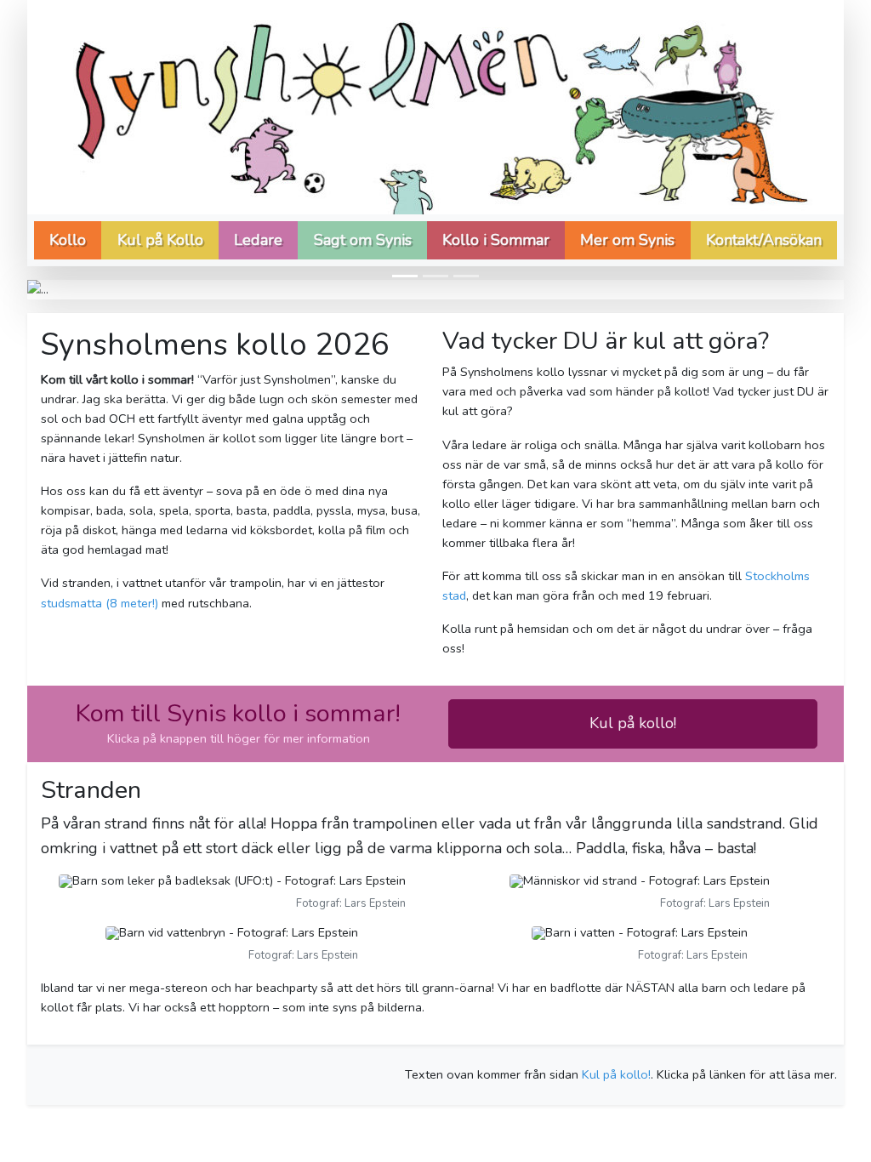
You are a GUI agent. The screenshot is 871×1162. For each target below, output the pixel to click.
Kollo (67, 240)
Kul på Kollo (160, 240)
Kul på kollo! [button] (632, 723)
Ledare (258, 240)
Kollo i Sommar (495, 240)
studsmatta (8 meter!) (99, 603)
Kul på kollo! (616, 1074)
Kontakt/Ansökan (764, 240)
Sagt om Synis (363, 240)
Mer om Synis (627, 240)
